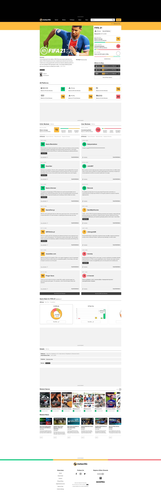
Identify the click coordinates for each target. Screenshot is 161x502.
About (60, 473)
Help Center (60, 475)
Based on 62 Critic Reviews (100, 40)
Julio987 (88, 166)
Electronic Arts (117, 23)
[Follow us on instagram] (80, 474)
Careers (60, 478)
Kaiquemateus (90, 144)
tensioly (88, 254)
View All (52, 124)
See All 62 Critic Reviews (59, 293)
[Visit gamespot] (100, 474)
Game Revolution (49, 144)
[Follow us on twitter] (85, 474)
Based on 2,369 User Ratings (100, 47)
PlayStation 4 (75, 157)
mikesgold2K (90, 232)
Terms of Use (60, 486)
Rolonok (88, 188)
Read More (44, 153)
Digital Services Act (60, 483)
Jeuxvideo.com (49, 254)
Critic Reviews (44, 124)
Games (56, 20)
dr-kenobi (89, 276)
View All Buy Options (107, 77)
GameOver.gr (48, 210)
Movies (64, 20)
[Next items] (120, 389)
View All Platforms (106, 31)
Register (118, 20)
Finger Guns (48, 276)
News (86, 20)
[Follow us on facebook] (76, 474)
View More (55, 321)
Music (80, 20)
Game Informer (49, 188)
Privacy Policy (60, 481)
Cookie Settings (60, 489)
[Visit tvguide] (100, 479)
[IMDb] (87, 484)
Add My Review (107, 58)
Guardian (47, 166)
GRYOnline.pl (48, 232)
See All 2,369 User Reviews (101, 293)
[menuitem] (56, 20)
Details (42, 349)
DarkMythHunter (91, 210)
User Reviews (85, 124)
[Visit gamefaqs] (100, 482)
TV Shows (72, 20)
